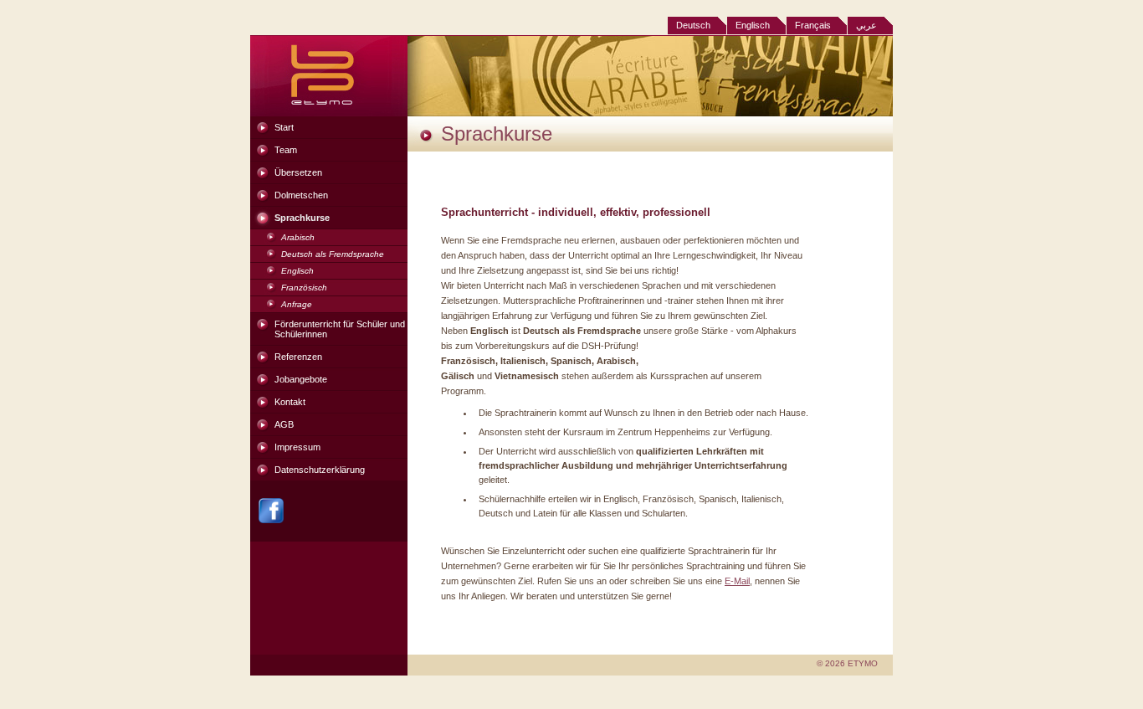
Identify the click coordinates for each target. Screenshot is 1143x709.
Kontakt (289, 402)
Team (285, 150)
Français (813, 25)
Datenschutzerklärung (319, 470)
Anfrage (296, 304)
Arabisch (298, 237)
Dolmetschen (301, 195)
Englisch (753, 25)
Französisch (304, 287)
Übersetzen (298, 172)
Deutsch (693, 25)
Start (284, 127)
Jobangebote (300, 379)
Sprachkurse (302, 218)
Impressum (297, 447)
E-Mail (737, 581)
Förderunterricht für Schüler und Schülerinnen (339, 329)
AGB (284, 424)
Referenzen (298, 357)
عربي (866, 25)
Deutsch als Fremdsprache (332, 254)
